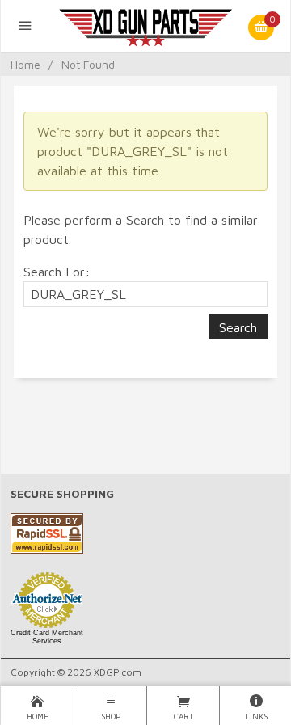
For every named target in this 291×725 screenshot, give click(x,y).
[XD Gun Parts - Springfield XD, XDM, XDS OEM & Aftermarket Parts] (146, 26)
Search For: (56, 271)
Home (25, 64)
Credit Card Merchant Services (47, 637)
